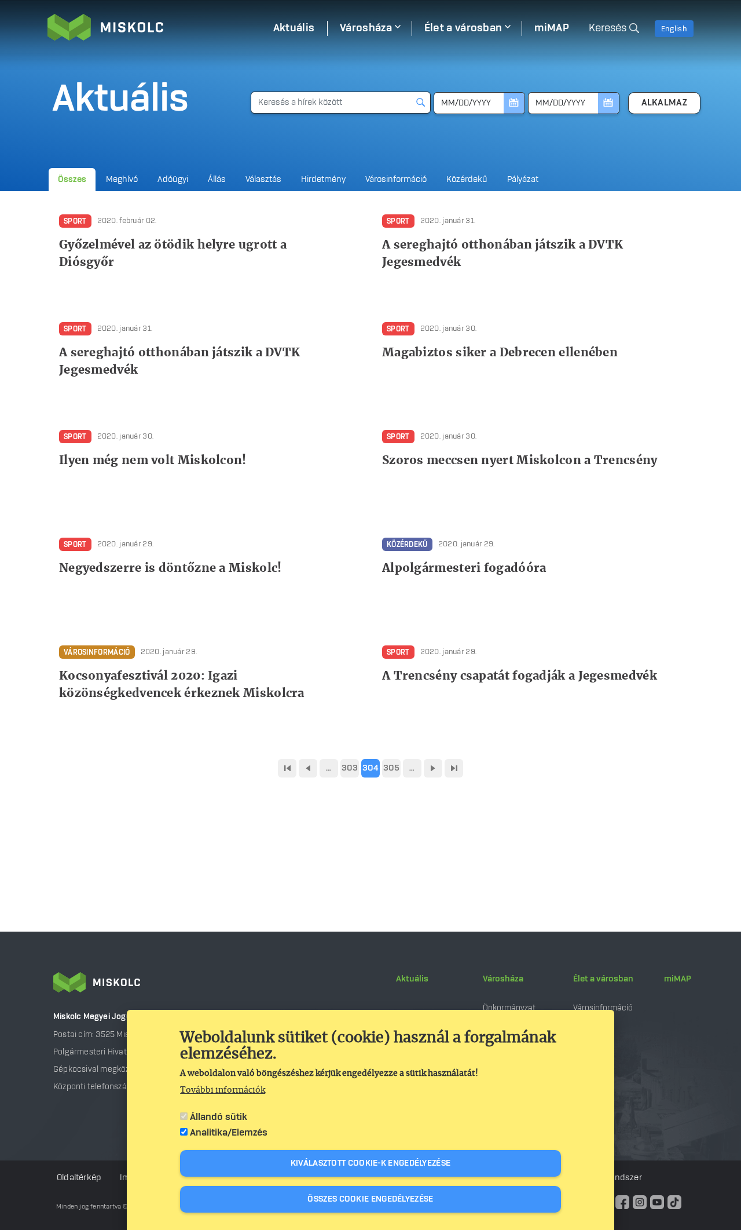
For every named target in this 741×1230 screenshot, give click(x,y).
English (674, 29)
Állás (217, 179)
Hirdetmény (323, 179)
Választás (263, 179)
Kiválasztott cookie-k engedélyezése (371, 1163)
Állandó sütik (218, 1117)
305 (391, 768)
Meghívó (122, 179)
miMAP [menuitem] (551, 28)
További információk (222, 1090)
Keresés (607, 28)
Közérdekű (466, 179)
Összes (72, 179)
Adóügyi (172, 179)
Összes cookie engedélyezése (370, 1199)
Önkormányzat (509, 1007)
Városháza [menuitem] (366, 28)
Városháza (503, 979)
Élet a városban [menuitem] (463, 28)
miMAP (677, 979)
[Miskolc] (154, 27)
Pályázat (522, 179)
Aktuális (412, 979)
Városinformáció (396, 179)
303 (350, 768)
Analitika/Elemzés (228, 1132)
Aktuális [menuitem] (293, 28)
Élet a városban (603, 979)
